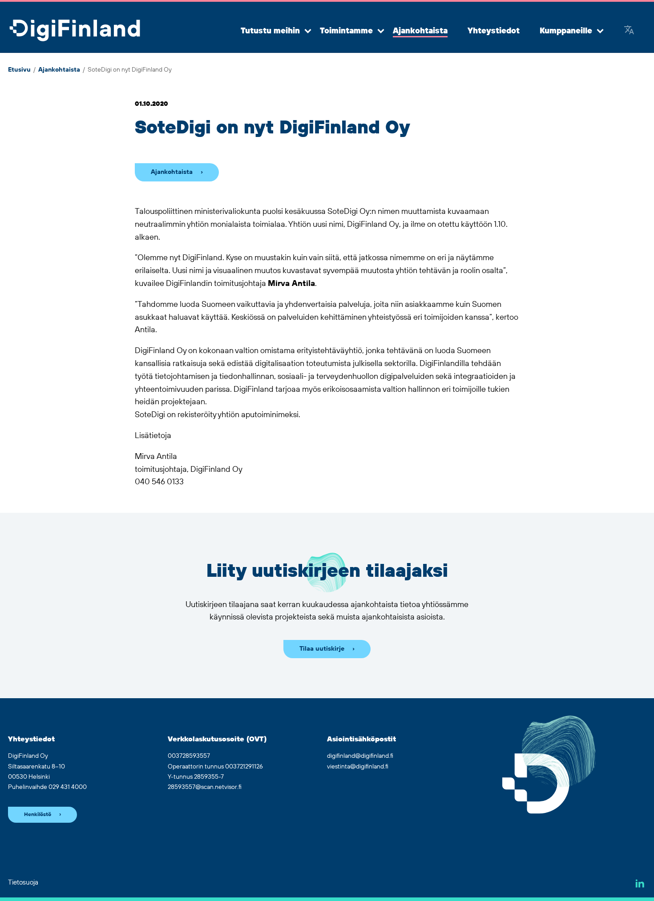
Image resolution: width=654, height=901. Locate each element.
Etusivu (19, 70)
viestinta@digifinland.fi (357, 767)
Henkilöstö (37, 814)
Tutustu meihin (270, 31)
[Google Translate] (629, 31)
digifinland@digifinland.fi (360, 756)
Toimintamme (346, 31)
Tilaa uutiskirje (321, 649)
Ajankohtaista (420, 31)
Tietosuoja (23, 882)
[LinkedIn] (640, 883)
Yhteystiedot (494, 31)
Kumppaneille (566, 31)
